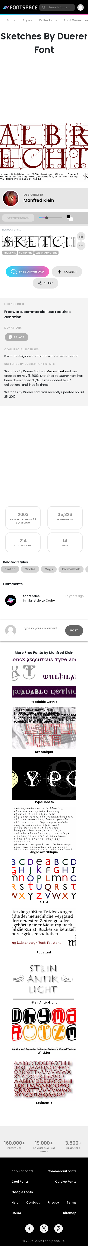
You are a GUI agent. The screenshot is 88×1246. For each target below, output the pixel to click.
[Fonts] (20, 7)
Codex (50, 600)
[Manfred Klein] (12, 198)
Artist (44, 902)
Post (74, 630)
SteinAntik (44, 1103)
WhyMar (44, 1052)
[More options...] (81, 245)
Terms (71, 1202)
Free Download (31, 271)
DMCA (16, 1213)
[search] (57, 7)
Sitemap (69, 1213)
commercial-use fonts (44, 1150)
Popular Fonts (23, 1171)
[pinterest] (58, 1228)
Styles (27, 20)
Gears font (55, 371)
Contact (33, 1202)
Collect (70, 271)
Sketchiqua (44, 752)
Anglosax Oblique (44, 852)
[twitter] (44, 1228)
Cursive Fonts (65, 1181)
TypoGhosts (44, 802)
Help (15, 1202)
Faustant (44, 952)
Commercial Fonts (61, 1171)
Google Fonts (22, 1192)
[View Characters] (81, 236)
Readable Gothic (44, 702)
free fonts (14, 1148)
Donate (18, 337)
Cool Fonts (20, 1181)
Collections (48, 20)
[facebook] (29, 1228)
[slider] (46, 217)
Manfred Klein (38, 200)
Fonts (11, 20)
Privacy (53, 1202)
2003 (23, 514)
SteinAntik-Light (44, 1002)
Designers (73, 1148)
